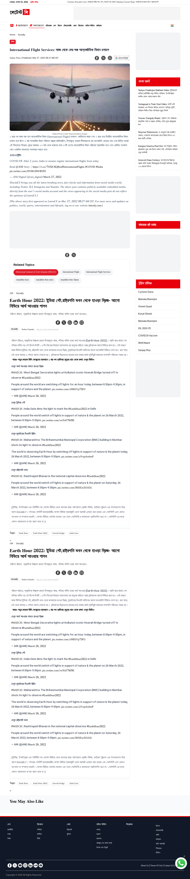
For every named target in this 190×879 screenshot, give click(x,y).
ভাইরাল (99, 26)
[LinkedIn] (30, 865)
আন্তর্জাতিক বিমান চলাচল (44, 280)
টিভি (38, 838)
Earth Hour (23, 533)
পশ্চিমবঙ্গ (49, 26)
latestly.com (94, 206)
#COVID (90, 167)
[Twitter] (64, 322)
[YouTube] (20, 865)
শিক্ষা (9, 838)
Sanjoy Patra (15, 58)
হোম (11, 294)
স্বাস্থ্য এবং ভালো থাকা (104, 843)
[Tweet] (74, 255)
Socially (38, 26)
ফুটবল (69, 834)
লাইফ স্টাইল (90, 26)
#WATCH (16, 373)
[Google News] (35, 865)
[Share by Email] (81, 322)
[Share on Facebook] (67, 255)
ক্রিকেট (69, 830)
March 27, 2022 (52, 177)
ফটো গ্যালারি (160, 844)
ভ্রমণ (98, 834)
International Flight (71, 272)
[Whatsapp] (70, 322)
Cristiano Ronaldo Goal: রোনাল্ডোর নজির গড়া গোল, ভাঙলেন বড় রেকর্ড (77, 2)
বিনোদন (81, 26)
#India (99, 167)
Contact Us (168, 866)
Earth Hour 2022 (40, 533)
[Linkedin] (75, 322)
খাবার (98, 830)
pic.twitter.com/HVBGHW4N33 (28, 171)
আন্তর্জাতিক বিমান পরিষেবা (69, 280)
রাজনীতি (10, 830)
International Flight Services (98, 272)
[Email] (41, 865)
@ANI (19, 167)
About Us (145, 866)
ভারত (12, 41)
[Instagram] (25, 865)
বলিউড (39, 830)
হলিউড (39, 834)
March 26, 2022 (37, 396)
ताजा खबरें (144, 82)
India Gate (74, 533)
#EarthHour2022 (31, 378)
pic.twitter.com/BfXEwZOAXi (75, 488)
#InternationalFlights (73, 167)
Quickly (23, 26)
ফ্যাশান (98, 838)
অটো (157, 835)
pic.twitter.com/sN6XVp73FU (69, 390)
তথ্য (9, 834)
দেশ (54, 26)
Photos (159, 848)
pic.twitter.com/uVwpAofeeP (77, 457)
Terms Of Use (156, 866)
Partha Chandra (28, 329)
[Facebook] (58, 322)
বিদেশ (60, 26)
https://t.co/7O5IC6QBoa (47, 167)
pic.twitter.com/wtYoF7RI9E (58, 421)
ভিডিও (158, 853)
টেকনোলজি (67, 26)
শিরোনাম (129, 825)
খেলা (74, 26)
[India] (172, 26)
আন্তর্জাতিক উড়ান (22, 280)
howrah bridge (58, 533)
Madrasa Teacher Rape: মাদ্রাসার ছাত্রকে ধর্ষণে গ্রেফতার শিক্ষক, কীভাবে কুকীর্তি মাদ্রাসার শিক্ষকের (135, 2)
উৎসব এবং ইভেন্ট (102, 847)
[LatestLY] (20, 14)
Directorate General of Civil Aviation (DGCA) (36, 272)
